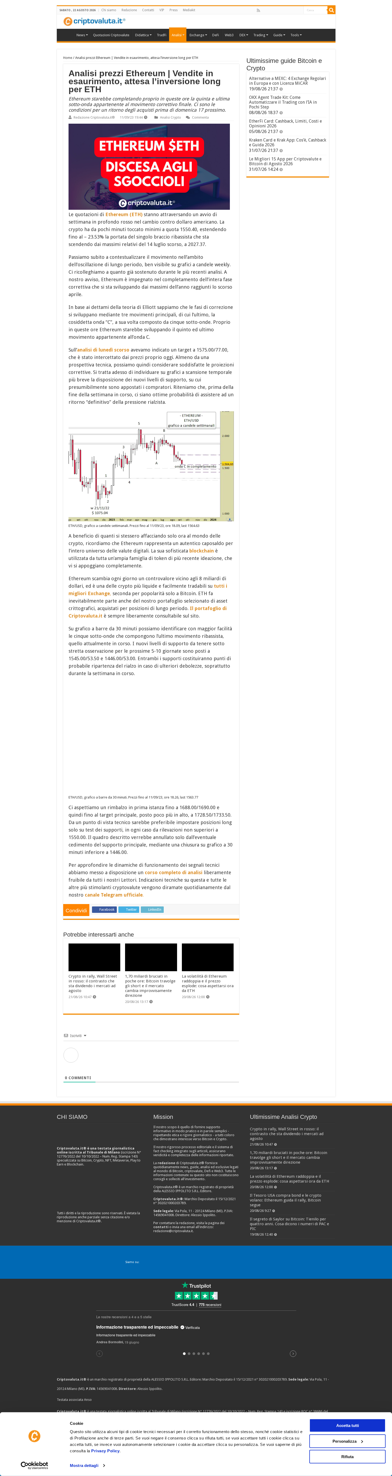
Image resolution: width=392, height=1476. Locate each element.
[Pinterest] (275, 10)
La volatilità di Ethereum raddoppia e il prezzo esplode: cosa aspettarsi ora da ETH (208, 983)
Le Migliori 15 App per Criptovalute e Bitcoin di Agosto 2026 (285, 161)
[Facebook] (264, 10)
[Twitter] (269, 10)
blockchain (202, 551)
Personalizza (345, 1441)
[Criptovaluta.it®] (196, 21)
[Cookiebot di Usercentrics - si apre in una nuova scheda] (34, 1466)
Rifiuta (347, 1456)
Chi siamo (108, 10)
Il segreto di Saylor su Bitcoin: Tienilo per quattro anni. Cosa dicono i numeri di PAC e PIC (289, 1224)
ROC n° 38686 (311, 1411)
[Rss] (258, 10)
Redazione (129, 10)
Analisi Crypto (170, 117)
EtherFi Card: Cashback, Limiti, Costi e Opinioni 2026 (285, 123)
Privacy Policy (105, 1451)
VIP (161, 10)
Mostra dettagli (84, 1465)
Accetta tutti (347, 1425)
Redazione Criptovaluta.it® (94, 117)
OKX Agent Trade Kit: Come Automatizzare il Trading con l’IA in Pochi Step (283, 102)
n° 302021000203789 (270, 1379)
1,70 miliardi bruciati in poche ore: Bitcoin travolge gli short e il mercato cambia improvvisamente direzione (150, 986)
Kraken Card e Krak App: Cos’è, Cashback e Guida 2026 (287, 142)
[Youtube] (287, 10)
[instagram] (293, 10)
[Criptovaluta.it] (66, 34)
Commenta (200, 117)
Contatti (148, 10)
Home (67, 58)
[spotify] (299, 10)
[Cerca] (331, 10)
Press (174, 10)
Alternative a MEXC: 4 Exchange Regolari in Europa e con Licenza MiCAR (287, 81)
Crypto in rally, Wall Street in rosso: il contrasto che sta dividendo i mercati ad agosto (93, 983)
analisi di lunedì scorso (103, 350)
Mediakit (189, 10)
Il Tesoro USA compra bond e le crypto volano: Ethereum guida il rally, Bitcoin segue (285, 1200)
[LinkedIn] (281, 10)
